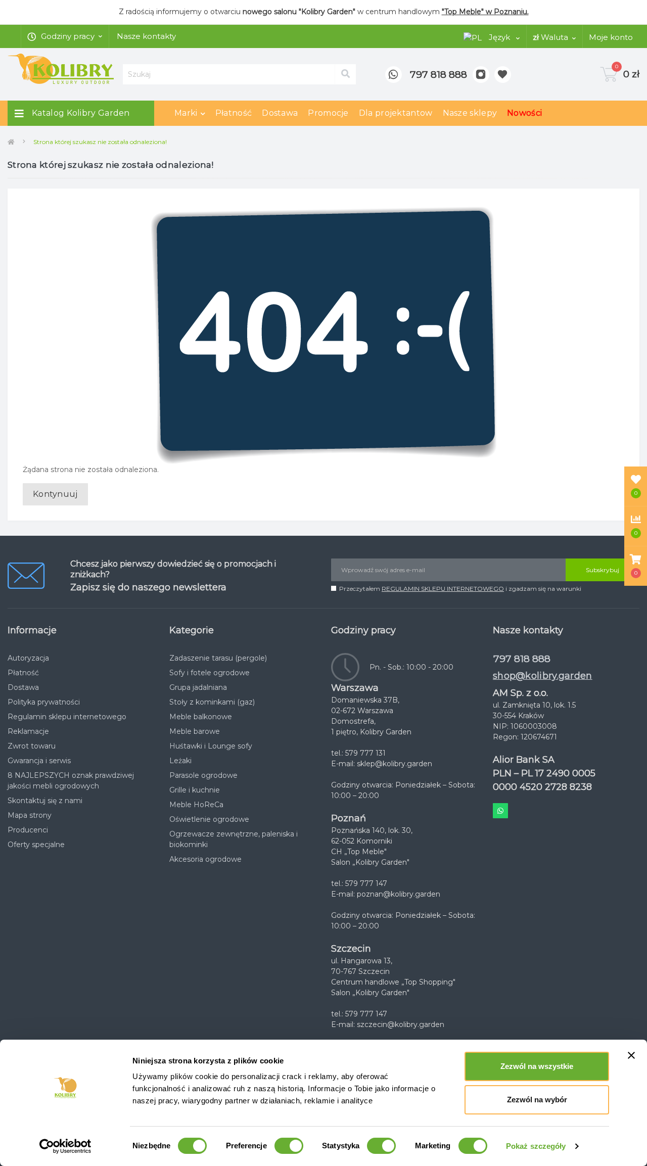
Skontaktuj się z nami (45, 800)
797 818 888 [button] (521, 659)
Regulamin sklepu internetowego (67, 716)
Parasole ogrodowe (203, 775)
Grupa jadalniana (198, 687)
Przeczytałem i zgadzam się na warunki (460, 588)
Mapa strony (30, 815)
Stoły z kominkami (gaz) (212, 702)
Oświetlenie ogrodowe (209, 819)
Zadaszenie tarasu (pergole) (218, 658)
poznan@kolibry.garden (398, 894)
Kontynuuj (55, 494)
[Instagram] (481, 74)
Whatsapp (500, 810)
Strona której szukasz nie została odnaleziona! (100, 142)
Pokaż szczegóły (536, 1146)
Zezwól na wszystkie (536, 1066)
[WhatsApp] (393, 74)
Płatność (233, 113)
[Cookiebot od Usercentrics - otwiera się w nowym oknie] (65, 1146)
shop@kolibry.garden (542, 676)
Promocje (328, 113)
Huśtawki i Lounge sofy (210, 746)
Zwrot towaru (32, 746)
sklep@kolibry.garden (394, 763)
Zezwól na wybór (537, 1099)
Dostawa (280, 113)
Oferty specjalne (36, 844)
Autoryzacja (28, 658)
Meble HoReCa (196, 804)
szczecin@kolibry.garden (400, 1024)
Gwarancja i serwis (39, 760)
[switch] (288, 1146)
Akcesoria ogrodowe (205, 859)
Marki (186, 113)
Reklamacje (28, 731)
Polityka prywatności (44, 702)
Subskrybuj (602, 570)
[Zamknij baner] (631, 1055)
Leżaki (180, 760)
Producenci (28, 829)
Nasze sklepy (470, 113)
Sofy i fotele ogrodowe (209, 672)
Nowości (524, 113)
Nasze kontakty (146, 36)
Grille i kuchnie (194, 790)
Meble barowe (194, 731)
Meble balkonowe (200, 716)
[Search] (345, 74)
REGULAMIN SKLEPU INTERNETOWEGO (443, 588)
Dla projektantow (396, 113)
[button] (635, 566)
